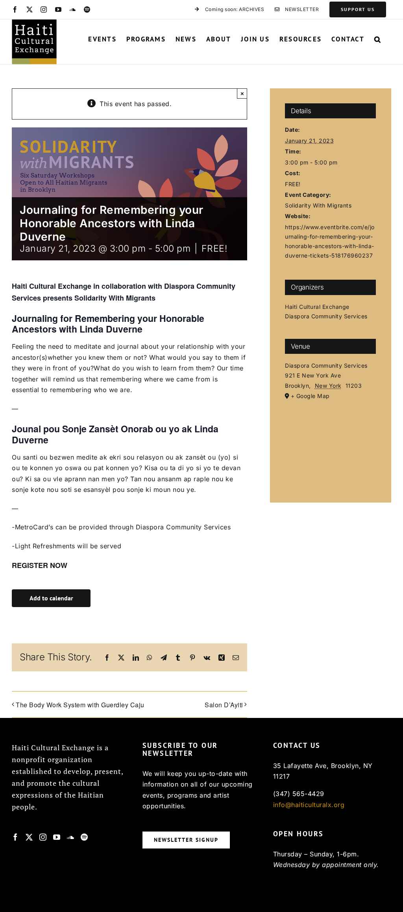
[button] (377, 39)
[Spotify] (84, 837)
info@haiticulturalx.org (309, 805)
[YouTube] (57, 837)
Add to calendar (51, 598)
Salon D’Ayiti (224, 704)
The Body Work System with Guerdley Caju (80, 704)
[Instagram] (43, 837)
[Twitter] (29, 837)
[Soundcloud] (70, 837)
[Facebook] (15, 837)
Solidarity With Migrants (318, 205)
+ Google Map (310, 395)
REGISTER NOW (40, 565)
